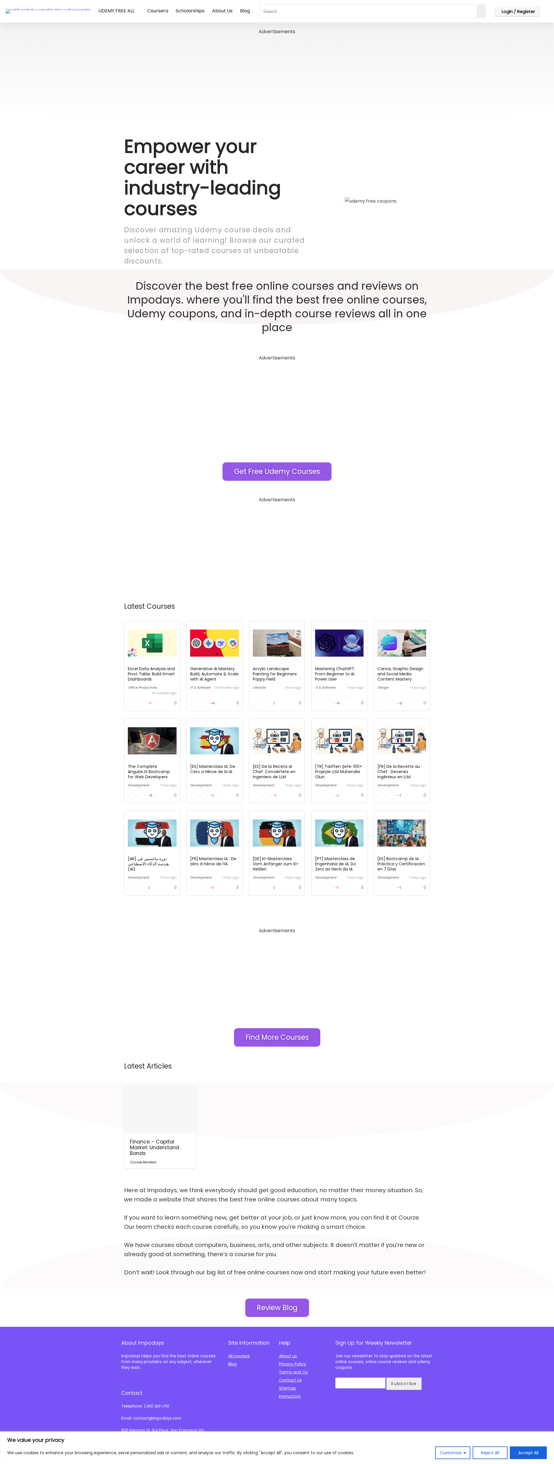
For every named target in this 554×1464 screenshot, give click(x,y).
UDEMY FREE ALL (116, 10)
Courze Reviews (143, 1162)
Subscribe (404, 1383)
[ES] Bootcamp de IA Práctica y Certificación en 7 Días (401, 864)
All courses (239, 1356)
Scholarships (190, 10)
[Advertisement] (277, 76)
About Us (222, 10)
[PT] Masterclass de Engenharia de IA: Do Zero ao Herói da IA (335, 864)
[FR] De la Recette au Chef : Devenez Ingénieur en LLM (398, 772)
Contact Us (290, 1380)
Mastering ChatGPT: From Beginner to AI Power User (335, 674)
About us (288, 1356)
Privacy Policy (292, 1364)
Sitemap (287, 1388)
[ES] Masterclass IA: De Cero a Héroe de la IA (212, 769)
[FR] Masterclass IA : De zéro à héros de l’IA (213, 861)
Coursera (157, 10)
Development (138, 785)
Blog (245, 10)
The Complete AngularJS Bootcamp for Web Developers (149, 772)
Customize (451, 1453)
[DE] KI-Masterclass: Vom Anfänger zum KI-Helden (276, 864)
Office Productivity (142, 687)
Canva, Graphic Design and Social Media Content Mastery (400, 674)
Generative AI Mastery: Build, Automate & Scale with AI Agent (214, 674)
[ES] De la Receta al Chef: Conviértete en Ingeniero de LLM (274, 772)
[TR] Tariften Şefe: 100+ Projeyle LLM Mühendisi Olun (338, 772)
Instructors (290, 1396)
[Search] (481, 11)
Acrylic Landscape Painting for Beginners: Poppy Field (275, 674)
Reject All (490, 1453)
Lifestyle (259, 687)
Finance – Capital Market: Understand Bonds (154, 1147)
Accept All (528, 1453)
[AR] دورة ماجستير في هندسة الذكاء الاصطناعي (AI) (148, 864)
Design (382, 687)
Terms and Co (293, 1372)
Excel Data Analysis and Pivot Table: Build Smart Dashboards (151, 674)
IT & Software (200, 687)
